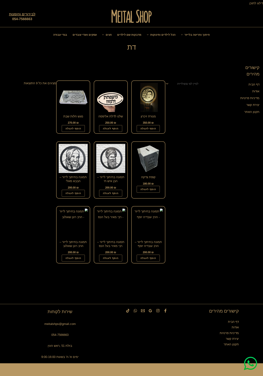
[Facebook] (165, 311)
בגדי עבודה (60, 34)
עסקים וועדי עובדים (85, 34)
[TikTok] (128, 311)
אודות (255, 91)
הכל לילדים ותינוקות (163, 34)
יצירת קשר (252, 105)
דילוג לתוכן (256, 3)
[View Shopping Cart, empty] (252, 17)
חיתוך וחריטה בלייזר (197, 34)
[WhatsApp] (135, 311)
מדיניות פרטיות (249, 98)
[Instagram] (158, 311)
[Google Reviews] (150, 311)
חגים (109, 34)
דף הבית (254, 84)
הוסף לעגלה (148, 128)
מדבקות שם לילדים (129, 34)
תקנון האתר (251, 112)
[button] (242, 16)
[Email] (143, 311)
